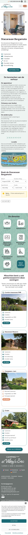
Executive (11, 500)
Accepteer (14, 521)
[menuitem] (5, 470)
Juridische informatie (5, 476)
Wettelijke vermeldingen (17, 533)
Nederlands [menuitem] (15, 470)
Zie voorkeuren (14, 529)
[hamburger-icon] (20, 6)
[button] (25, 503)
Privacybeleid (8, 533)
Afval (14, 525)
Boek (24, 6)
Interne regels (11, 478)
